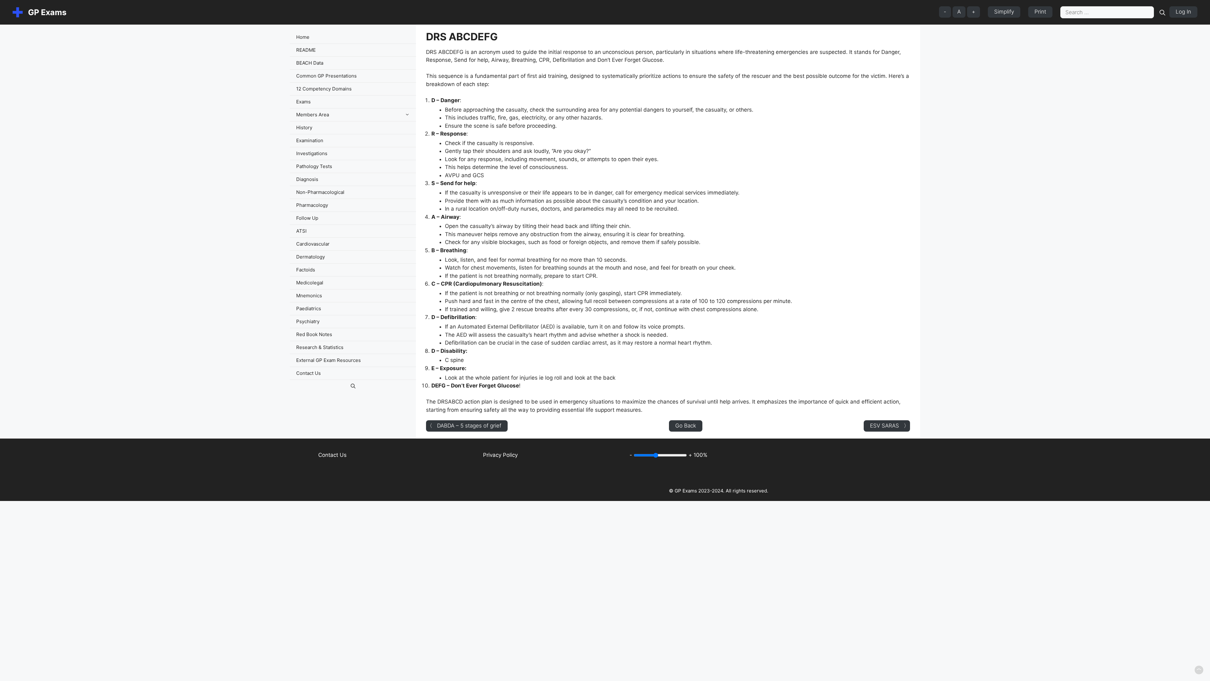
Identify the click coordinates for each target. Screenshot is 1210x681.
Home (302, 37)
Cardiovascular (313, 244)
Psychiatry (308, 321)
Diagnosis (307, 179)
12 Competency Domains (324, 89)
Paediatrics (308, 308)
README (306, 50)
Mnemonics (309, 296)
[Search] (1162, 12)
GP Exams (47, 12)
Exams (303, 102)
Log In (1183, 12)
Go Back (685, 425)
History (304, 128)
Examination (309, 140)
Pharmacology (312, 205)
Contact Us (308, 373)
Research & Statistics (319, 347)
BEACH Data (309, 63)
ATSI (301, 231)
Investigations (311, 153)
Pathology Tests (314, 166)
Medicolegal (309, 283)
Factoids (305, 270)
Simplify (1004, 12)
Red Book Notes (314, 334)
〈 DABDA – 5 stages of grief (464, 425)
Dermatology (310, 257)
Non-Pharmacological (320, 192)
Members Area (312, 115)
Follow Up (307, 218)
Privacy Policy (500, 455)
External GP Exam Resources (328, 360)
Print (1040, 12)
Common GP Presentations (326, 76)
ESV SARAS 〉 (889, 425)
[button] (409, 114)
